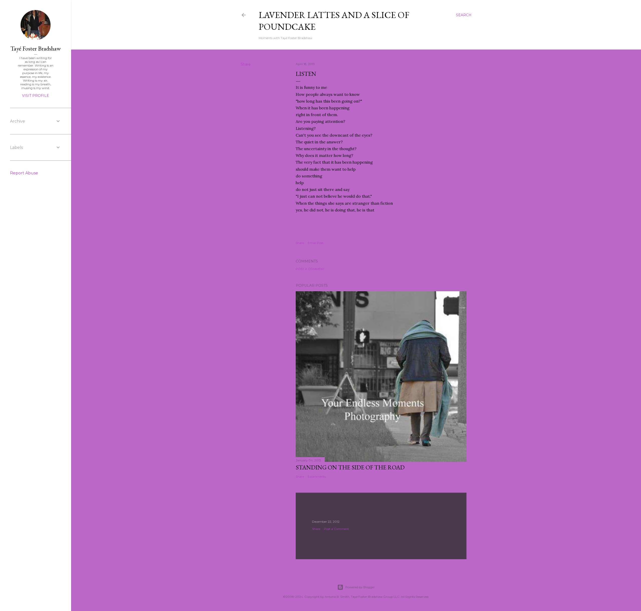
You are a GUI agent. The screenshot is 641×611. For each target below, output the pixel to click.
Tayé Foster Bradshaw (36, 48)
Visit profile (35, 95)
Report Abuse (24, 173)
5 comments (317, 476)
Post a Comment (310, 269)
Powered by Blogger (360, 587)
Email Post (316, 243)
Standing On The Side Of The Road (350, 467)
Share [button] (246, 64)
